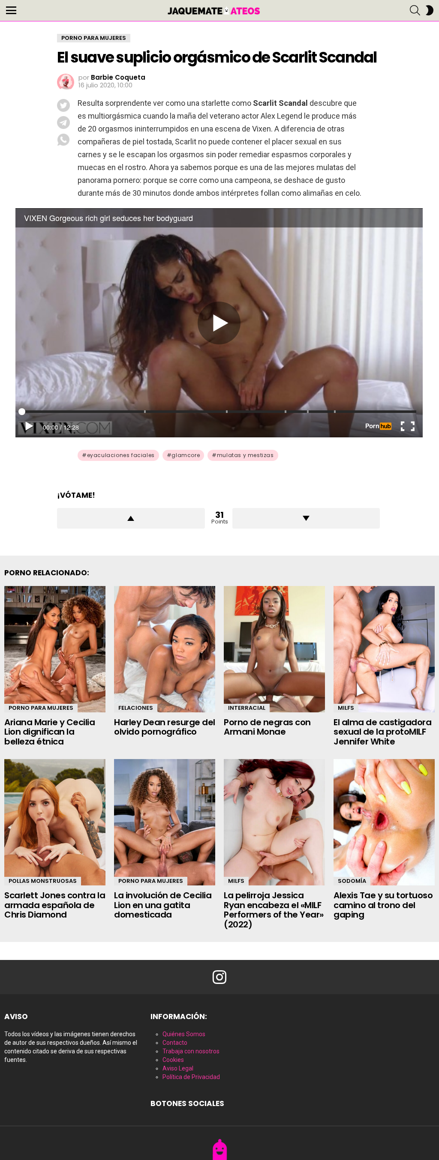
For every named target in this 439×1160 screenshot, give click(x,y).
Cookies (173, 1059)
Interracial (246, 708)
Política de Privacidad (191, 1076)
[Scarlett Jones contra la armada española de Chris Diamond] (54, 822)
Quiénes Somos (183, 1034)
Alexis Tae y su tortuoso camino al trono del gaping (383, 905)
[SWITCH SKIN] (429, 10)
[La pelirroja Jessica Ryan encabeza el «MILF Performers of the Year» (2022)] (274, 822)
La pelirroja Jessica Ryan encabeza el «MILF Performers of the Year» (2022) (274, 909)
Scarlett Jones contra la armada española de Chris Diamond (54, 905)
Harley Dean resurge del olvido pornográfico (164, 727)
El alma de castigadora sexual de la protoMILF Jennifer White (382, 731)
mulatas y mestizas (245, 455)
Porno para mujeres (41, 708)
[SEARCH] (415, 10)
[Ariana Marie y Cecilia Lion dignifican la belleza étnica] (54, 649)
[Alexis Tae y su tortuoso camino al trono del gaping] (384, 822)
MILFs (346, 708)
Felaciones (135, 708)
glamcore (185, 455)
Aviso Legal (177, 1068)
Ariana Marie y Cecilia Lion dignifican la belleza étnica (49, 731)
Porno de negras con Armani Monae (267, 727)
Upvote (131, 518)
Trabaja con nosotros (191, 1051)
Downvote (306, 518)
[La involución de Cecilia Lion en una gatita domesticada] (164, 822)
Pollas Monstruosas (43, 881)
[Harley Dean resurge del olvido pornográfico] (164, 649)
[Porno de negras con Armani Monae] (274, 649)
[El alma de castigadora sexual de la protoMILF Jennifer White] (384, 649)
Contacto (174, 1042)
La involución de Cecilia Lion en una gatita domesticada (162, 905)
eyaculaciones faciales (121, 455)
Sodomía (352, 881)
